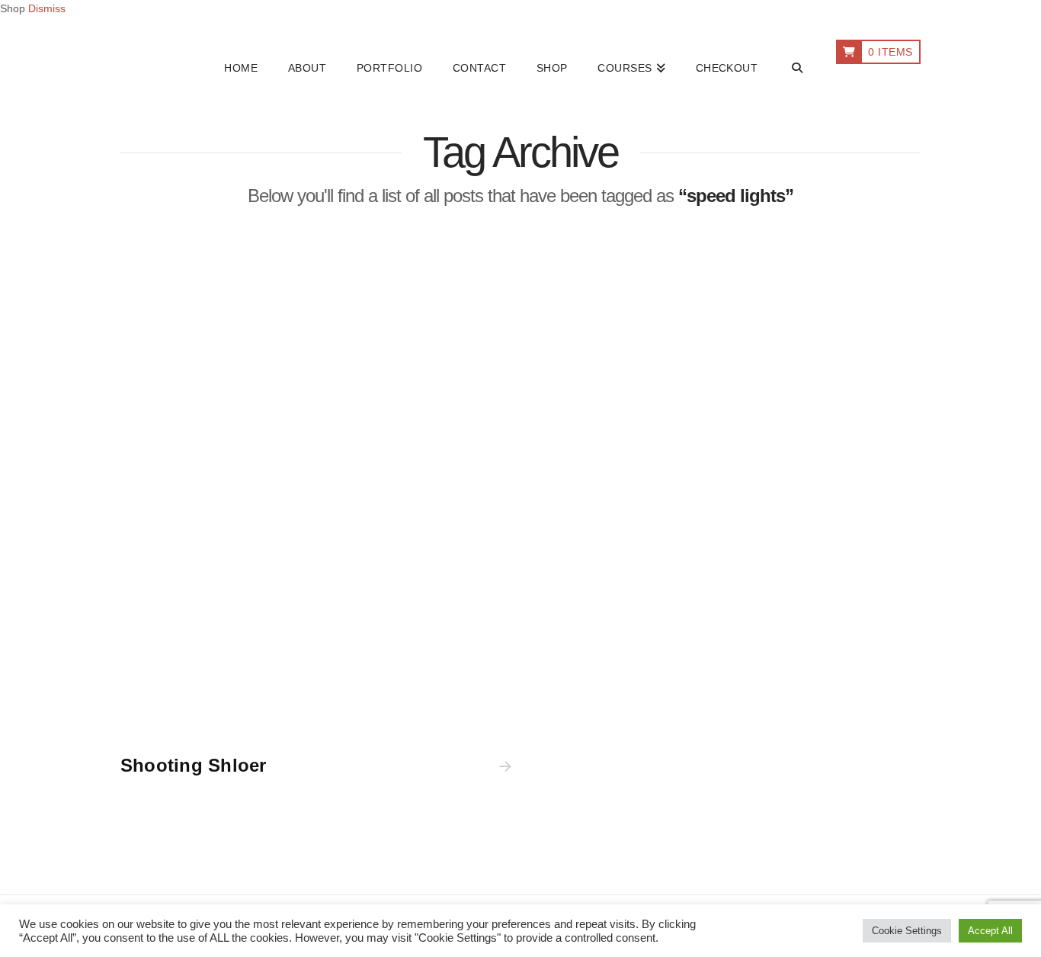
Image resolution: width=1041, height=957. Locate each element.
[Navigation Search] (797, 68)
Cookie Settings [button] (907, 930)
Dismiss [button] (47, 8)
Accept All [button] (990, 930)
